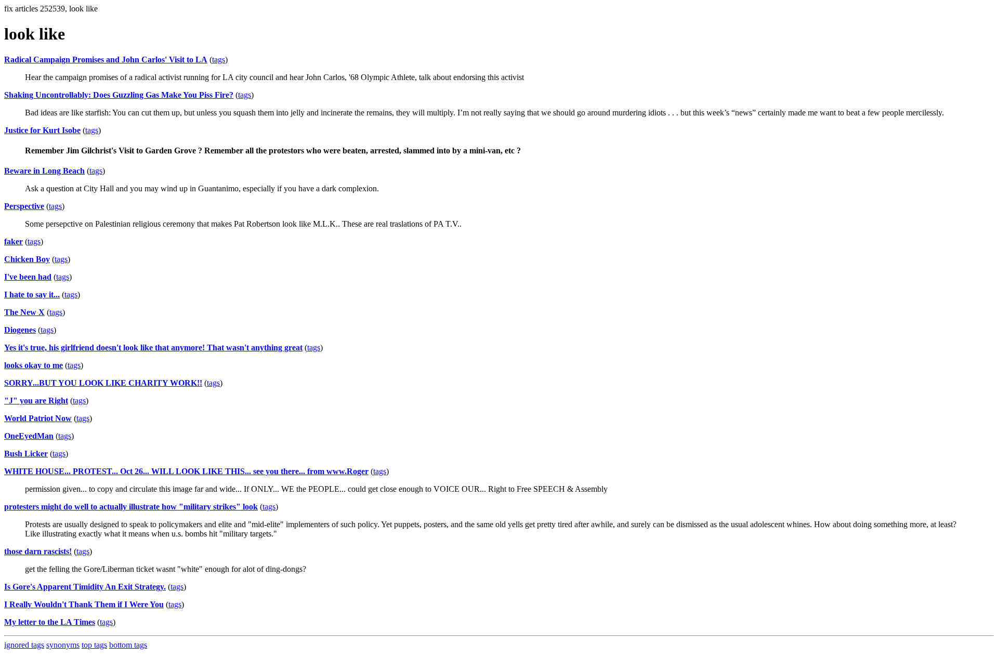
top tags (94, 644)
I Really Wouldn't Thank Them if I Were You (84, 604)
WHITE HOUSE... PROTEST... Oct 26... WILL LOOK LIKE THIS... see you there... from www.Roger (186, 471)
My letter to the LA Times (49, 622)
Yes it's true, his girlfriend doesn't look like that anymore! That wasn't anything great (153, 347)
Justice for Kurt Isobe (42, 130)
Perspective (24, 206)
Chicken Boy (27, 259)
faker (13, 241)
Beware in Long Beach (44, 170)
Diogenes (20, 329)
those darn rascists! (38, 551)
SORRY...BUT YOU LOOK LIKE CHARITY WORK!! (103, 382)
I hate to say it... (32, 294)
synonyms (63, 644)
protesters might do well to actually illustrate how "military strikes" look (131, 506)
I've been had (27, 276)
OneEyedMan (29, 435)
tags (218, 59)
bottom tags (128, 644)
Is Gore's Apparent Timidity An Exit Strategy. (85, 586)
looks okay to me (33, 365)
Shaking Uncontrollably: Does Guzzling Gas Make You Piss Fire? (118, 94)
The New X (24, 312)
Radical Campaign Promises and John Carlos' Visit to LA (105, 59)
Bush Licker (26, 453)
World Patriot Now (38, 418)
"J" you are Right (36, 400)
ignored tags (24, 644)
